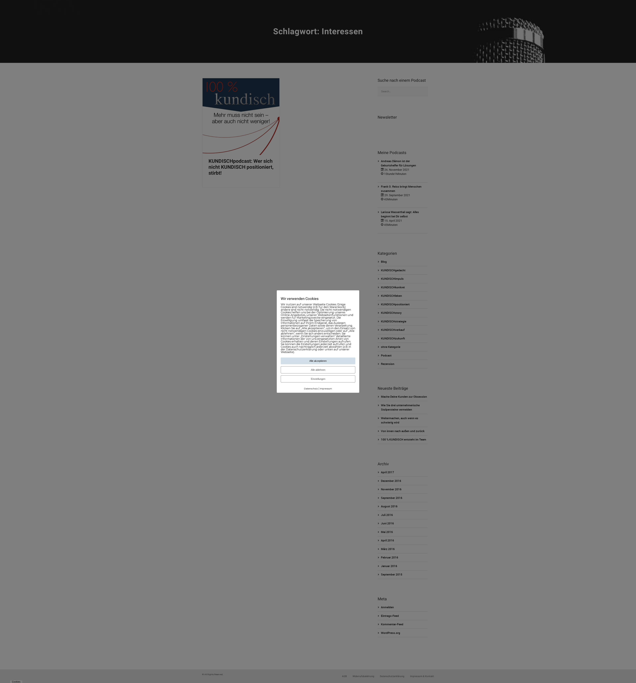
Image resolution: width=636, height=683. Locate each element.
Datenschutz (311, 388)
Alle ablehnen (318, 370)
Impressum (326, 388)
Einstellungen (318, 379)
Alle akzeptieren (318, 361)
